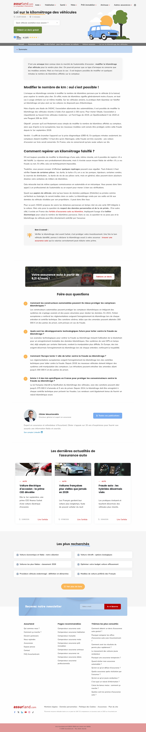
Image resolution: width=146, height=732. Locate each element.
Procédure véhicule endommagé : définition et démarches (44, 574)
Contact (27, 650)
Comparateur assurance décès (69, 657)
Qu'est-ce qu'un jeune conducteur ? (105, 678)
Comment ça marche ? (32, 632)
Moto (73, 5)
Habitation (49, 5)
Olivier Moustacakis (49, 414)
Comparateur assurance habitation (71, 632)
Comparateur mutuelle (67, 636)
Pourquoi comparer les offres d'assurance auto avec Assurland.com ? (106, 638)
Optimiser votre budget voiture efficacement (100, 564)
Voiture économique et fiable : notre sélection (39, 555)
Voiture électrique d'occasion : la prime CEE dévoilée (32, 489)
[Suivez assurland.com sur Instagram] (29, 712)
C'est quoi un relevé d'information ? (105, 682)
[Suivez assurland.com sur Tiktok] (33, 712)
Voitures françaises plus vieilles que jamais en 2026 (73, 489)
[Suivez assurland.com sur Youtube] (26, 712)
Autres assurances (122, 5)
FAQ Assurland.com (31, 654)
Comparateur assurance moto (69, 639)
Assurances (28, 643)
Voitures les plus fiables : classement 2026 (38, 564)
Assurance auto (34, 44)
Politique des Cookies (87, 707)
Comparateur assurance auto (69, 628)
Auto (37, 5)
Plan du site (113, 707)
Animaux (104, 5)
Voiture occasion (88, 44)
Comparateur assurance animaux (71, 649)
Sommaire (23, 49)
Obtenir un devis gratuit (28, 30)
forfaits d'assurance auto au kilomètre (66, 211)
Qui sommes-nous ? (31, 628)
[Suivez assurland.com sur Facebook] (15, 712)
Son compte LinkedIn (32, 432)
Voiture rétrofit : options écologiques (96, 555)
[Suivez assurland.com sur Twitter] (18, 712)
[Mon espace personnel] (135, 5)
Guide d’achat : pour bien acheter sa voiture (61, 44)
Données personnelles (68, 707)
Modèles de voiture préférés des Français (98, 574)
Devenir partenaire (31, 636)
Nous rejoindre (29, 639)
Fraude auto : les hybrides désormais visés (110, 489)
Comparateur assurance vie (68, 653)
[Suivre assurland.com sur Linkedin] (22, 712)
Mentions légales (51, 707)
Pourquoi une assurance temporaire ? (106, 657)
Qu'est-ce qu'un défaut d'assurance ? (106, 668)
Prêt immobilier (88, 5)
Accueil (21, 44)
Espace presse (29, 647)
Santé (62, 5)
